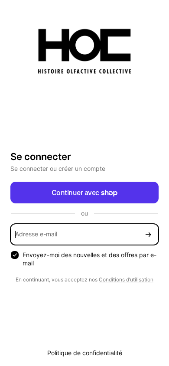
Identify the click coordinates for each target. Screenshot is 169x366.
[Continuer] (148, 234)
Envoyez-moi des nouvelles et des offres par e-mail (89, 259)
